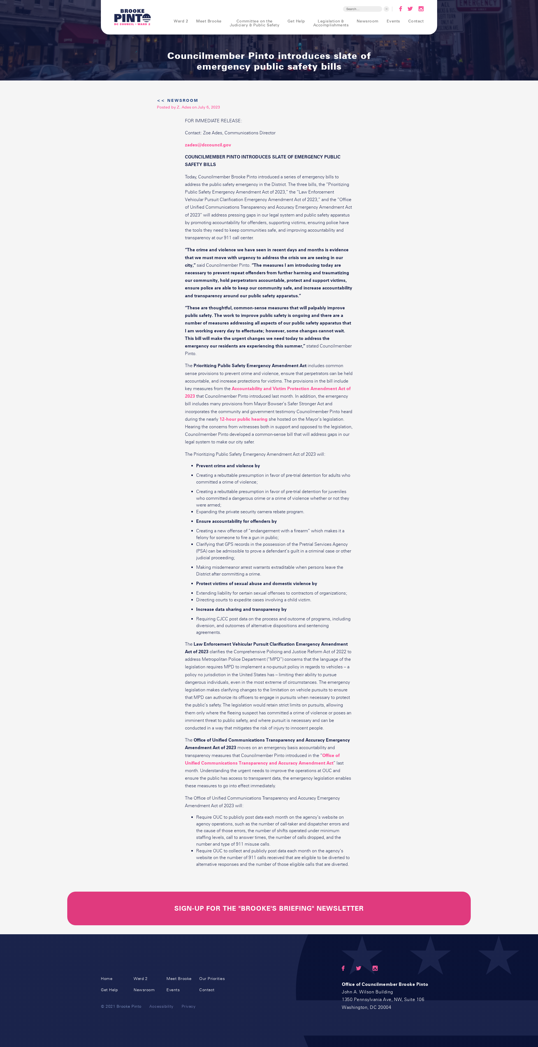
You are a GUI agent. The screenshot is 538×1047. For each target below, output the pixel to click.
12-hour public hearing (243, 419)
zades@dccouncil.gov (208, 145)
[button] (177, 21)
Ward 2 (140, 979)
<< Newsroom (177, 100)
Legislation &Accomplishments (331, 23)
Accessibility (161, 1006)
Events (393, 21)
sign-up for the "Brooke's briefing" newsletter (269, 908)
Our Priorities (212, 979)
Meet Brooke (208, 21)
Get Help (296, 21)
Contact (416, 21)
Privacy (189, 1006)
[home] (132, 17)
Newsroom (368, 21)
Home (106, 979)
